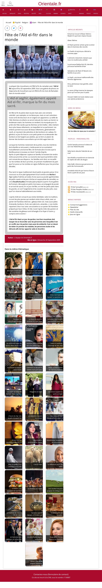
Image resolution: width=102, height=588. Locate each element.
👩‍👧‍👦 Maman (56, 11)
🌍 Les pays (40, 11)
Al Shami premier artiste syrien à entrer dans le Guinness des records (81, 46)
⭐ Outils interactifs (75, 212)
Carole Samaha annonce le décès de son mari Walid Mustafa (80, 146)
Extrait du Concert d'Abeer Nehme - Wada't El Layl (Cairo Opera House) (80, 35)
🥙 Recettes (26, 11)
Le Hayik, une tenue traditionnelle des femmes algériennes (80, 78)
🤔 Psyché (89, 11)
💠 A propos (95, 11)
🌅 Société (34, 11)
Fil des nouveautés (77, 192)
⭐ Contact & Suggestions (77, 205)
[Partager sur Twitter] (13, 28)
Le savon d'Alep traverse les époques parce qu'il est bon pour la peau (80, 91)
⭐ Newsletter (73, 207)
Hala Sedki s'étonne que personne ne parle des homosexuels (80, 165)
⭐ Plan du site (73, 210)
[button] (3, 4)
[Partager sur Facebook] (7, 28)
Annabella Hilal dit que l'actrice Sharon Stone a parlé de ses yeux (81, 172)
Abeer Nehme (72, 40)
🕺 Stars (19, 11)
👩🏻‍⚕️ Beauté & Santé (71, 11)
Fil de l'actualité (76, 187)
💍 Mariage (81, 11)
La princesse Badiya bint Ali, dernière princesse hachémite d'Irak (80, 65)
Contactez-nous (40, 574)
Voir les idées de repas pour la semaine (81, 131)
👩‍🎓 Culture (48, 11)
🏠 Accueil (4, 11)
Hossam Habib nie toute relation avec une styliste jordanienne (80, 98)
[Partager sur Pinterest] (20, 28)
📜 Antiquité (12, 11)
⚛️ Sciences (63, 11)
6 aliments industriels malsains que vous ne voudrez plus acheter (80, 59)
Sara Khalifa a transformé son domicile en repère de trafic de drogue (81, 159)
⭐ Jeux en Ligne (74, 214)
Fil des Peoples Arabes (79, 189)
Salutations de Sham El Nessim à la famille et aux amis (79, 72)
